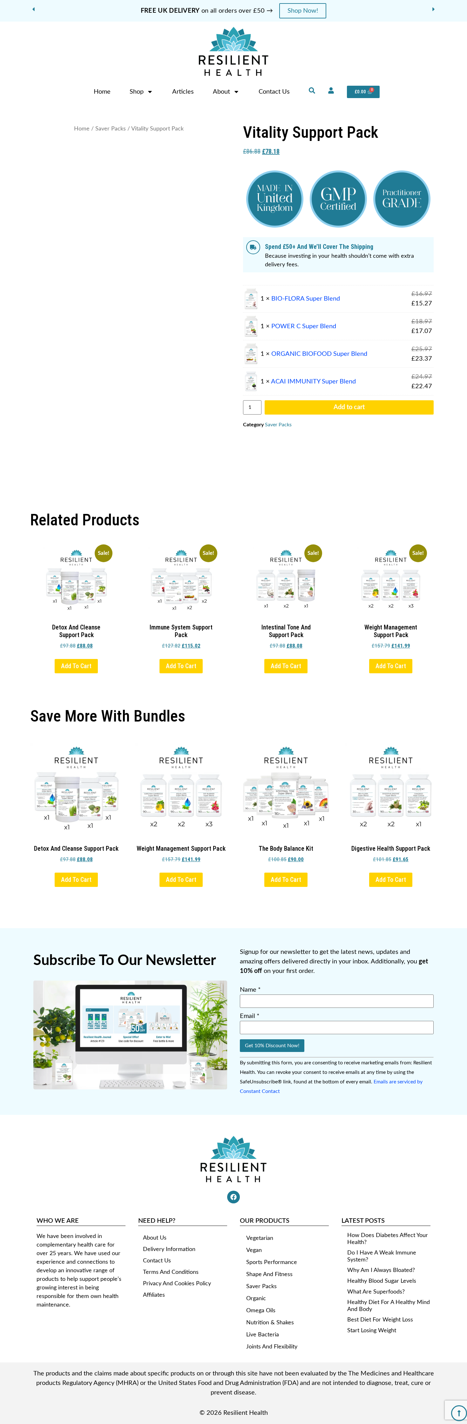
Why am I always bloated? (381, 1270)
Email (250, 1016)
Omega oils (260, 1311)
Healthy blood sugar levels (381, 1281)
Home (102, 92)
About (221, 92)
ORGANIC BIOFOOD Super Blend (319, 354)
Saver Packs (110, 129)
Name (250, 990)
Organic (256, 1298)
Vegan (254, 1250)
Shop (137, 92)
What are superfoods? (376, 1292)
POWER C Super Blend (303, 326)
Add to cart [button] (76, 666)
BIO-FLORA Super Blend (305, 299)
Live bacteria (262, 1335)
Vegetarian (259, 1238)
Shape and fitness (269, 1274)
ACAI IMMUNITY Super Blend (313, 381)
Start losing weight (371, 1331)
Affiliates (154, 1295)
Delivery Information (169, 1249)
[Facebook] (233, 1197)
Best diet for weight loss (380, 1320)
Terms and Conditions (171, 1272)
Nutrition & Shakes (270, 1323)
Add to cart (349, 407)
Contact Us (274, 92)
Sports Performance (271, 1262)
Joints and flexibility (271, 1347)
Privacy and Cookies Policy (177, 1284)
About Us (154, 1238)
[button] (33, 9)
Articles (183, 92)
